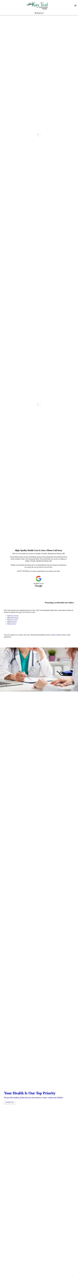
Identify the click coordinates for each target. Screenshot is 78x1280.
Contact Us (39, 13)
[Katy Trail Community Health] (37, 6)
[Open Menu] (75, 5)
